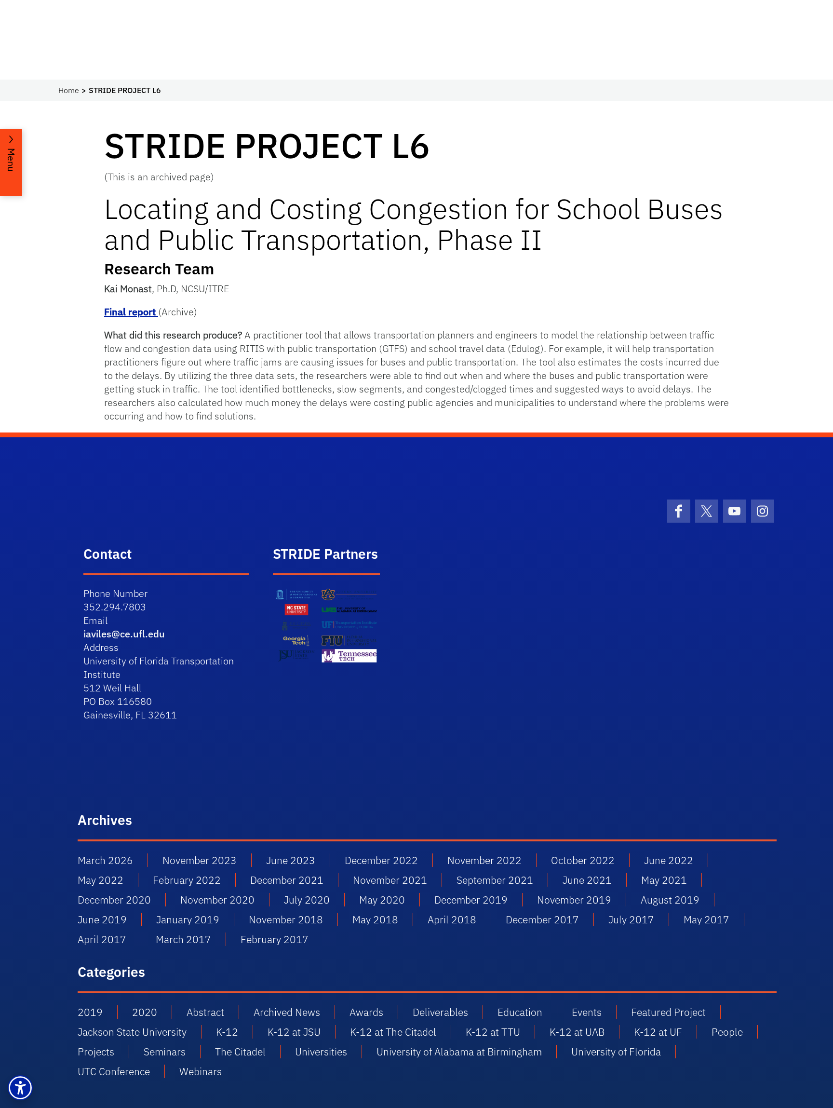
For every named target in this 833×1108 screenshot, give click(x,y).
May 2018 (375, 919)
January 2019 (187, 919)
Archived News (287, 1012)
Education (519, 1012)
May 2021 (664, 880)
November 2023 (199, 860)
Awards (366, 1012)
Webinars (200, 1071)
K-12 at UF (658, 1032)
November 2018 (286, 919)
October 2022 (583, 860)
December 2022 (381, 860)
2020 (144, 1012)
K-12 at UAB (577, 1032)
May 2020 (382, 899)
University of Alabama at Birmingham (459, 1051)
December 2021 (286, 880)
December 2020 (114, 899)
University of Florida (616, 1051)
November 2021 (390, 880)
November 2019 (574, 899)
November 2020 (217, 899)
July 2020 (307, 899)
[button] (20, 1087)
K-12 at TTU (493, 1032)
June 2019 (102, 919)
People (727, 1032)
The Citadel (240, 1051)
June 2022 (668, 860)
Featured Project (668, 1012)
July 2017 (631, 919)
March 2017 (183, 939)
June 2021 (587, 880)
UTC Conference (114, 1071)
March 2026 (105, 860)
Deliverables (440, 1012)
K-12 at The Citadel (393, 1032)
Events (587, 1012)
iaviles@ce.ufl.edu (124, 633)
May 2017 (706, 919)
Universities (321, 1051)
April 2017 (102, 939)
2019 (90, 1012)
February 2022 (187, 880)
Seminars (165, 1051)
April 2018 (452, 919)
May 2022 (100, 880)
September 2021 (495, 880)
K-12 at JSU (294, 1032)
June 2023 (290, 860)
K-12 (227, 1032)
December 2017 (542, 919)
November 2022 (484, 860)
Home (68, 90)
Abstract (205, 1012)
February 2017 (275, 939)
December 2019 (471, 899)
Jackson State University (132, 1032)
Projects (96, 1051)
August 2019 (670, 899)
